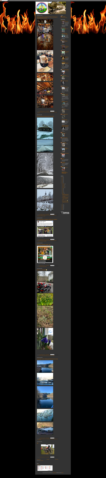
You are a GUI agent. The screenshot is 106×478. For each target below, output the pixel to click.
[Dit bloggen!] (51, 111)
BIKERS (54, 355)
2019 (62, 204)
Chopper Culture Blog (64, 33)
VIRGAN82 (63, 166)
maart (63, 192)
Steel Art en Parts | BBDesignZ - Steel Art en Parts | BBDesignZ (65, 173)
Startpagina (38, 464)
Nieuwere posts (39, 459)
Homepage (48, 459)
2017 (62, 206)
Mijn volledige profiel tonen (64, 17)
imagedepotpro (54, 472)
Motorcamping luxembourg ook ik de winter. (45, 116)
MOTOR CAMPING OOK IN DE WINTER (43, 215)
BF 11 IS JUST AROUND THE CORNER (66, 57)
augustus (63, 187)
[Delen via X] (52, 111)
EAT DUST (63, 158)
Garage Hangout (64, 50)
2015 (62, 208)
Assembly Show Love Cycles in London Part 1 (66, 95)
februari (63, 193)
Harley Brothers (64, 20)
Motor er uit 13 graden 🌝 (42, 269)
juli (62, 188)
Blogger (62, 472)
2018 (62, 205)
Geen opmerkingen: (47, 214)
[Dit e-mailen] (50, 111)
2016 (62, 207)
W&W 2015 (63, 159)
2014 (62, 209)
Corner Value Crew (64, 75)
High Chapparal (63, 16)
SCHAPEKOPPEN (64, 142)
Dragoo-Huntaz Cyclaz (64, 119)
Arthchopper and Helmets (65, 114)
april (62, 191)
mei (62, 190)
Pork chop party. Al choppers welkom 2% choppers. (47, 219)
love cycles (63, 93)
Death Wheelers (64, 62)
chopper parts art (67, 109)
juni (62, 189)
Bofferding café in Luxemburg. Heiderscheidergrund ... (65, 194)
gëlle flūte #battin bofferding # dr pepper (43, 266)
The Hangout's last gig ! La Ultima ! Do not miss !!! (67, 52)
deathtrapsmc (63, 86)
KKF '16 (66, 143)
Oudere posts (56, 459)
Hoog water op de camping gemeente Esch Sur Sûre (47, 358)
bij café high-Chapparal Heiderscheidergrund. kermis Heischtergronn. (46, 355)
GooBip (62, 132)
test (37, 443)
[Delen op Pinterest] (53, 111)
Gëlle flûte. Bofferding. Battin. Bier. (44, 244)
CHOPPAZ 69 (63, 45)
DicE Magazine (63, 162)
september (63, 186)
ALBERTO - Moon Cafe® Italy (65, 153)
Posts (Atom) (41, 460)
